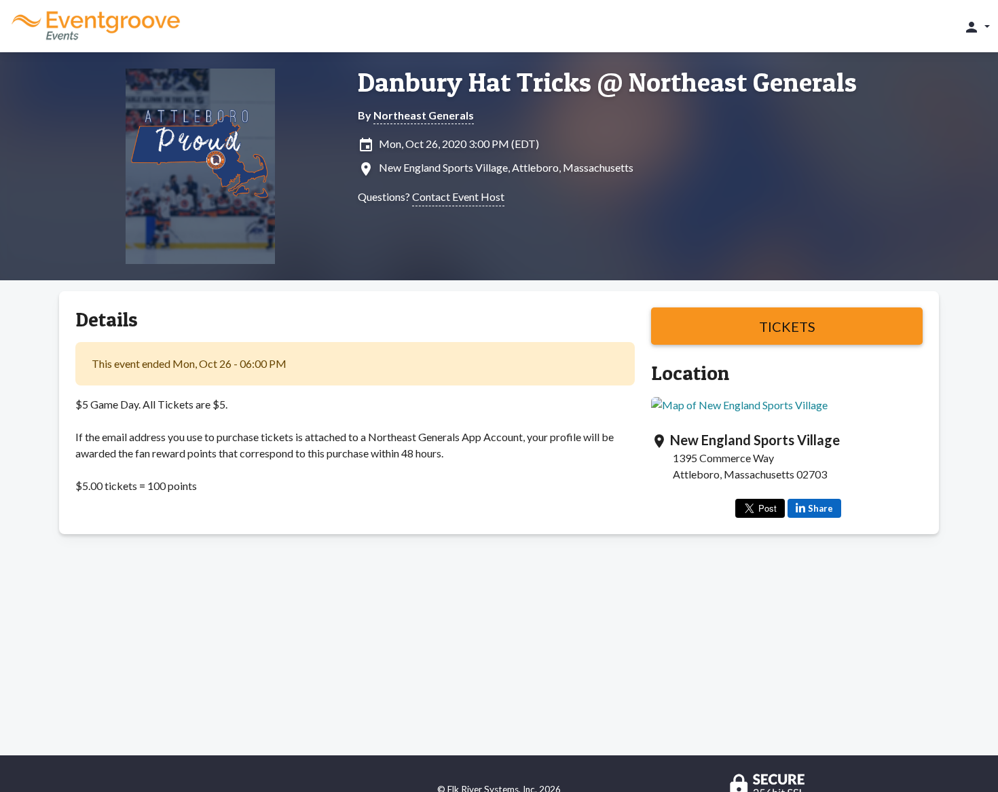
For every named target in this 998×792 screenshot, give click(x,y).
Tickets (787, 326)
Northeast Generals (423, 115)
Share (820, 508)
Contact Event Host (458, 196)
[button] (976, 26)
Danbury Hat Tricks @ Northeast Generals (607, 82)
